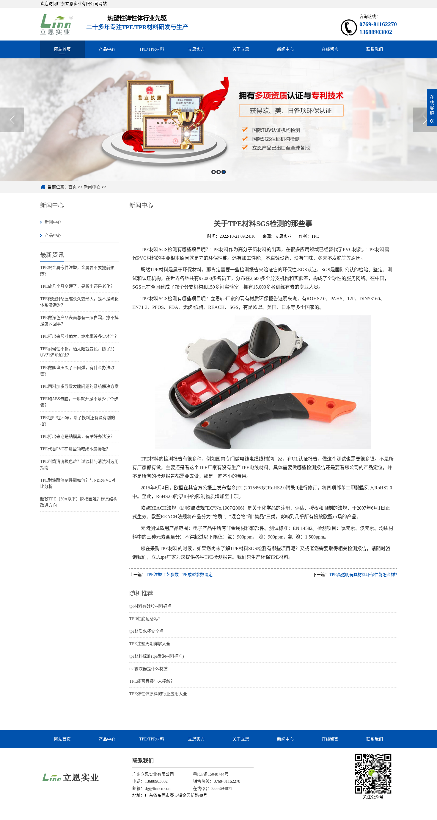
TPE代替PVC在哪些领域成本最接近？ (75, 449)
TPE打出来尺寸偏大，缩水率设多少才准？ (79, 336)
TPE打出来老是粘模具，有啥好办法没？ (77, 436)
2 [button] (219, 172)
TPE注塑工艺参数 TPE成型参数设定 (179, 574)
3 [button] (224, 172)
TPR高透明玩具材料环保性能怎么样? (363, 574)
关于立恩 (240, 49)
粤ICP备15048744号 (211, 774)
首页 (72, 187)
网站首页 (62, 49)
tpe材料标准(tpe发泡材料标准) (156, 656)
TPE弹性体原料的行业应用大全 (158, 694)
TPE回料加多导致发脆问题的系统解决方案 (79, 386)
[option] (218, 119)
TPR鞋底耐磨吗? (144, 619)
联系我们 (374, 49)
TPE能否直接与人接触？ (152, 681)
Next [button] (425, 120)
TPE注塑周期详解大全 (149, 644)
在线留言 (330, 49)
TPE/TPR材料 (151, 49)
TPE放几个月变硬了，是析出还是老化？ (77, 286)
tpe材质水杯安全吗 (146, 631)
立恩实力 (196, 49)
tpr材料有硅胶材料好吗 (150, 606)
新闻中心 (285, 49)
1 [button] (214, 172)
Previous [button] (12, 120)
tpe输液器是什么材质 (148, 669)
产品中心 (107, 49)
